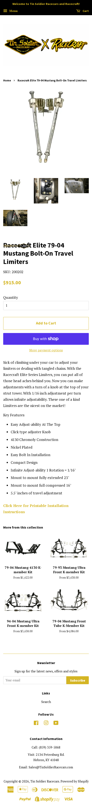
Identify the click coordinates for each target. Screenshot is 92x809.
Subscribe (77, 680)
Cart (85, 11)
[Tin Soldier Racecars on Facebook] (36, 724)
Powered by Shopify (75, 781)
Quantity (10, 297)
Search (46, 702)
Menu (13, 11)
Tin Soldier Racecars (44, 781)
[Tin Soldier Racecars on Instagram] (46, 724)
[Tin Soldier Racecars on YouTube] (55, 724)
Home (7, 80)
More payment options (46, 350)
